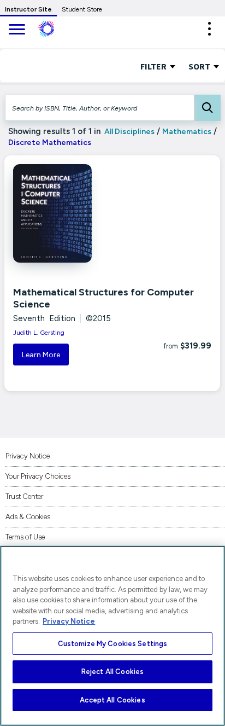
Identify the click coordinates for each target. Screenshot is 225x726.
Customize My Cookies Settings (113, 644)
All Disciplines (129, 131)
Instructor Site (28, 9)
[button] (209, 28)
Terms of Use (25, 537)
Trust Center (24, 496)
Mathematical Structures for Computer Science (103, 298)
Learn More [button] (41, 354)
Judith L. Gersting (38, 332)
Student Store (82, 9)
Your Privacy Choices (37, 476)
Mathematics (186, 131)
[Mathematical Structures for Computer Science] (76, 213)
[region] (112, 635)
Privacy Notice (27, 456)
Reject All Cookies (112, 671)
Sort (200, 66)
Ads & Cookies (27, 517)
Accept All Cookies (112, 700)
